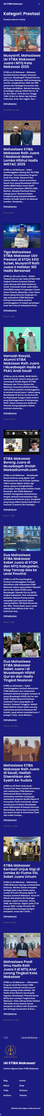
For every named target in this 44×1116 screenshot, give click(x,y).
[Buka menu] (39, 3)
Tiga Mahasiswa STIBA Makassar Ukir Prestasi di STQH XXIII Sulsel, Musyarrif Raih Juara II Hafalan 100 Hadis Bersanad (21, 261)
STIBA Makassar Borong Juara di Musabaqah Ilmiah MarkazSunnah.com (20, 464)
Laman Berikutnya (30, 1037)
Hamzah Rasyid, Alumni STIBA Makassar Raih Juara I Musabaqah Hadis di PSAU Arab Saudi (22, 363)
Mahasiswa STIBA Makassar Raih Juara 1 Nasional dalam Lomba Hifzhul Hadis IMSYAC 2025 (21, 156)
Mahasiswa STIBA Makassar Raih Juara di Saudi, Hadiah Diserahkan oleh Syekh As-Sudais (21, 773)
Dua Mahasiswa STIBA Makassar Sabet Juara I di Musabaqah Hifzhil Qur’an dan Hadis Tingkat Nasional (19, 671)
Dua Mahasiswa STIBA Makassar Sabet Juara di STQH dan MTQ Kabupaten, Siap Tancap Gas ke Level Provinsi (21, 564)
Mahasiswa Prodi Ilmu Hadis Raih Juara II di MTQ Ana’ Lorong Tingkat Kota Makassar (20, 969)
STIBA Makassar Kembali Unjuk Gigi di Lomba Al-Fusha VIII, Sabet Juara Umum (22, 871)
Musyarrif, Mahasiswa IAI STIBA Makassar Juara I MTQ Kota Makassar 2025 (22, 61)
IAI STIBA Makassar (13, 3)
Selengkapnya (10, 103)
